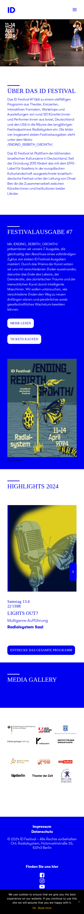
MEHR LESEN (20, 323)
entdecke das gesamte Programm (41, 650)
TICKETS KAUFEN (24, 339)
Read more (45, 908)
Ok (34, 908)
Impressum (42, 827)
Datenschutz (42, 832)
